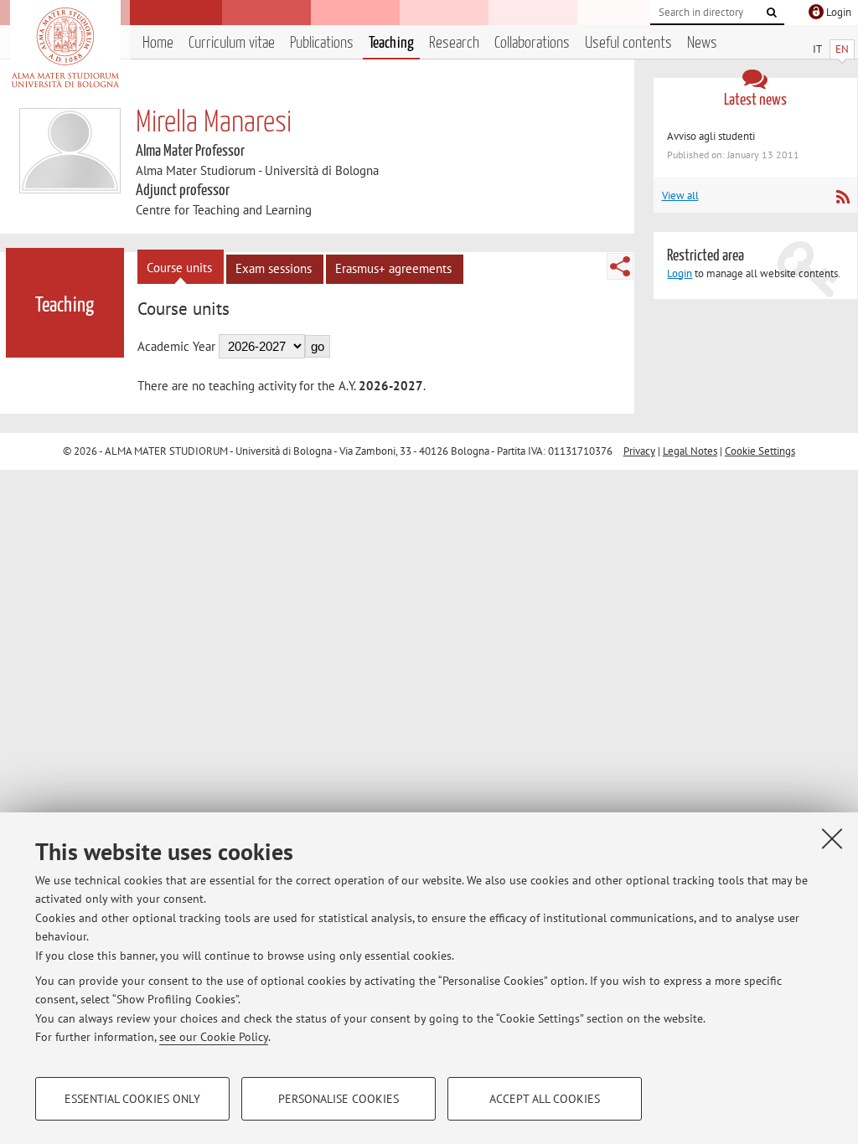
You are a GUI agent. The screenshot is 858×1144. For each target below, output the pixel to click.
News (702, 43)
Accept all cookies (544, 1098)
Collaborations (532, 43)
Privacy (639, 451)
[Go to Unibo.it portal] (65, 47)
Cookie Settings (760, 451)
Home (157, 43)
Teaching (391, 43)
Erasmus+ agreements (393, 268)
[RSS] (842, 196)
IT (817, 49)
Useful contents (628, 43)
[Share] (620, 266)
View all (680, 195)
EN (842, 49)
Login (679, 273)
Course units (179, 268)
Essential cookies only (132, 1098)
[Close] (832, 838)
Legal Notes (690, 451)
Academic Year (176, 346)
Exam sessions (273, 268)
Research (454, 43)
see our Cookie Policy (213, 1036)
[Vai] (771, 12)
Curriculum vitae (232, 43)
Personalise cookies (338, 1098)
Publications (322, 43)
